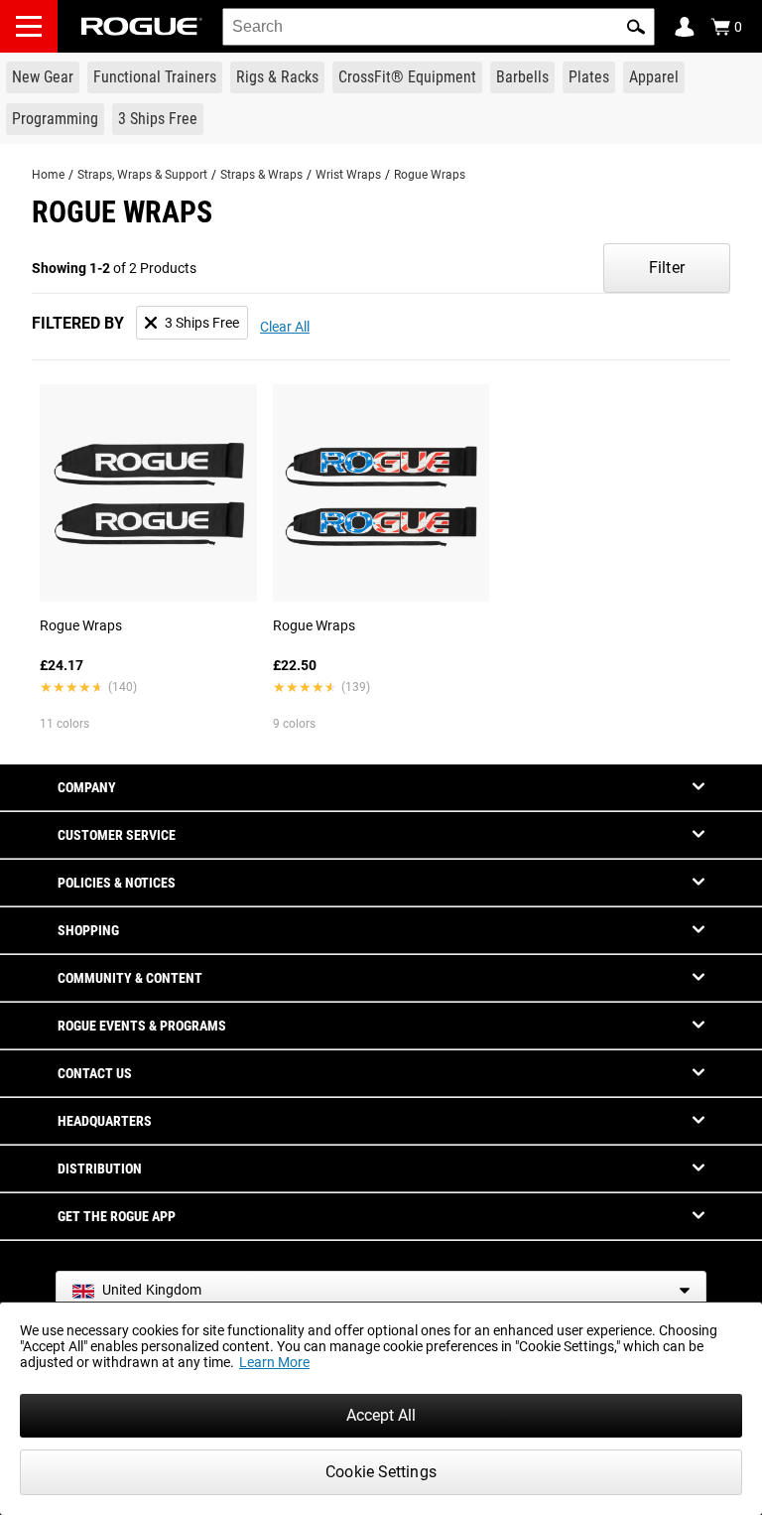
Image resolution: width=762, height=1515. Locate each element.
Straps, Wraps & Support (142, 175)
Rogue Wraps (429, 175)
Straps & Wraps (261, 175)
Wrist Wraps (348, 175)
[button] (636, 27)
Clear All (285, 327)
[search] (438, 27)
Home (48, 175)
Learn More (274, 1362)
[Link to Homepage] (141, 26)
